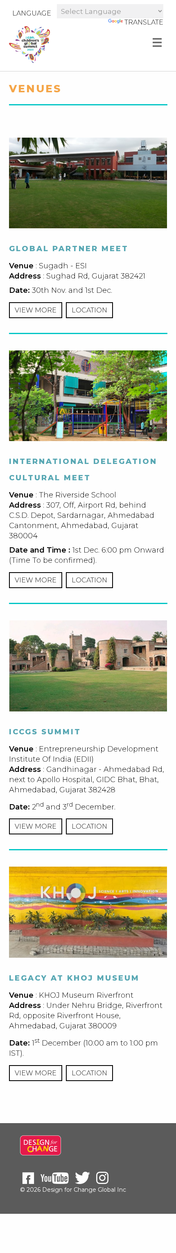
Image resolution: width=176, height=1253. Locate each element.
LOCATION (89, 310)
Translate (143, 22)
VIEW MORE (35, 310)
